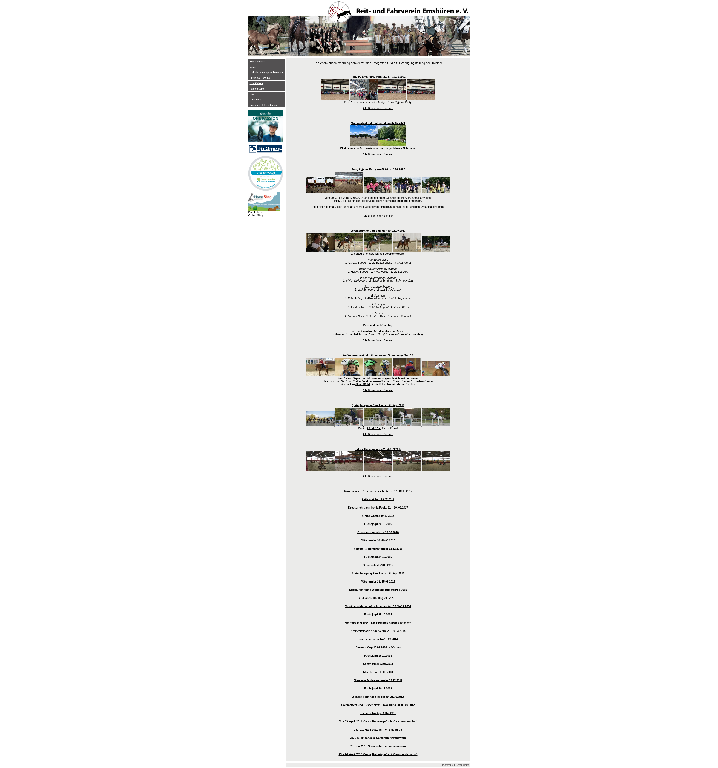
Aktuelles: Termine (260, 77)
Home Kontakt (257, 61)
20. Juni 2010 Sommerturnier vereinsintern (378, 746)
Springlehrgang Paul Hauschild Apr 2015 (378, 573)
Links (252, 94)
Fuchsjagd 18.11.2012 (378, 688)
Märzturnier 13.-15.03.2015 (378, 581)
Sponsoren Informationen (263, 105)
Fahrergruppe (257, 88)
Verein (253, 67)
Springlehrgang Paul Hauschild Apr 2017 (378, 405)
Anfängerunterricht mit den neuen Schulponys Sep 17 (378, 355)
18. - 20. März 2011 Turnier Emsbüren (378, 729)
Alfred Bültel (373, 331)
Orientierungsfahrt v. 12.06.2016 (378, 532)
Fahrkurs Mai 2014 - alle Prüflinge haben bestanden (378, 622)
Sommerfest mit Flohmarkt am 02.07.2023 (378, 123)
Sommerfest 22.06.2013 (378, 663)
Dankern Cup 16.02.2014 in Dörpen (378, 647)
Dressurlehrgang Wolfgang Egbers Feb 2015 (378, 589)
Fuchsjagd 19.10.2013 (378, 655)
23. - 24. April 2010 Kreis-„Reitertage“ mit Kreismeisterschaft (378, 754)
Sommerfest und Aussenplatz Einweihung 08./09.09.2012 (378, 705)
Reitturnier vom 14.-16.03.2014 (378, 639)
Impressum (447, 765)
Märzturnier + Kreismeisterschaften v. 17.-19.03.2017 (378, 491)
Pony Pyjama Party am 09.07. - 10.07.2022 (378, 169)
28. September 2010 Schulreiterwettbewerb (378, 737)
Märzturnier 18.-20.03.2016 (378, 540)
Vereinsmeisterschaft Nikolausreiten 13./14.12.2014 (378, 606)
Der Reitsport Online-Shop (256, 214)
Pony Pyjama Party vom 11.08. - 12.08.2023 (378, 76)
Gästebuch (255, 99)
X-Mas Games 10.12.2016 (378, 515)
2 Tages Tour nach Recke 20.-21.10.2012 (378, 696)
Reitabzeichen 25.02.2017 (378, 499)
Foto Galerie (256, 83)
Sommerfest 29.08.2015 (378, 565)
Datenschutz (462, 765)
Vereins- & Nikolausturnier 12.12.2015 (378, 548)
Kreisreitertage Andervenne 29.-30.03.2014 (378, 630)
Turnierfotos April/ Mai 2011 (378, 713)
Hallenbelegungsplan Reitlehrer (266, 72)
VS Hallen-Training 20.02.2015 (378, 598)
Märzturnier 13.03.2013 (378, 672)
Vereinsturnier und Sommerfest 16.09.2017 (378, 230)
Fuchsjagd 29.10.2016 (378, 524)
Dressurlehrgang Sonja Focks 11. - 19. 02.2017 (378, 507)
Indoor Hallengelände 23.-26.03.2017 (378, 449)
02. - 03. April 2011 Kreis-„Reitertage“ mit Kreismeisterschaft (378, 721)
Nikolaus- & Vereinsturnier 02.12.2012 (378, 680)
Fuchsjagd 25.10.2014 (378, 614)
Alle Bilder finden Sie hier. (378, 108)
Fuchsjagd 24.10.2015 (378, 556)
